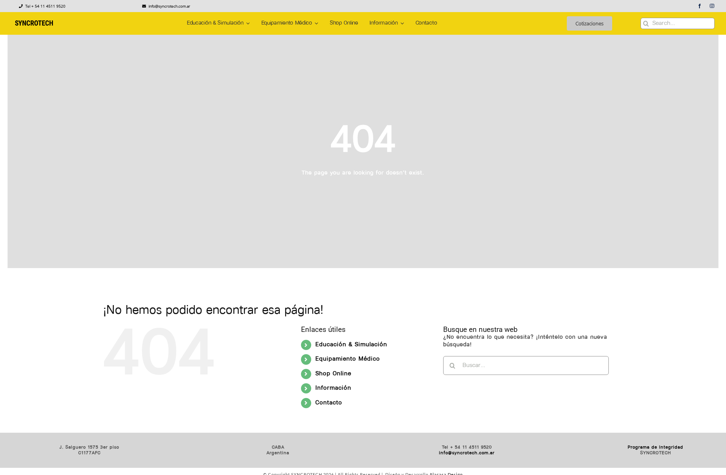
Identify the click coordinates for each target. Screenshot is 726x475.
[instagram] (712, 6)
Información (333, 388)
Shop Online (333, 374)
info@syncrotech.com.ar (467, 453)
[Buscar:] (526, 366)
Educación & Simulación (351, 345)
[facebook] (699, 6)
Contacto (328, 403)
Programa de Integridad (655, 447)
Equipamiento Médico (347, 359)
